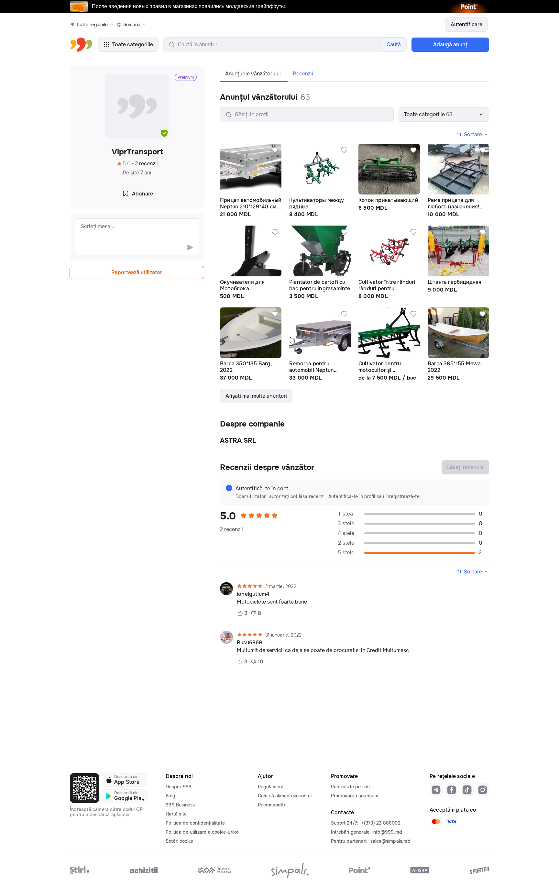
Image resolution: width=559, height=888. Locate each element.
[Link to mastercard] (436, 821)
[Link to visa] (451, 821)
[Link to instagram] (482, 789)
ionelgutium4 (253, 594)
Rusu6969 (249, 642)
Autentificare (466, 24)
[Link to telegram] (436, 789)
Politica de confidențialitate (195, 823)
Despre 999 (179, 786)
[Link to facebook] (451, 789)
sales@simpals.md (390, 841)
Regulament (271, 786)
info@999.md (387, 832)
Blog (170, 795)
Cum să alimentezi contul (285, 795)
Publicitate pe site (350, 786)
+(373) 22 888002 (380, 823)
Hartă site (176, 813)
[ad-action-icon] (275, 150)
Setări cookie (179, 841)
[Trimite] (189, 247)
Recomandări (272, 804)
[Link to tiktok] (467, 789)
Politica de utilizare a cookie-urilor (202, 832)
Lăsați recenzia (465, 467)
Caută (394, 44)
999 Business (180, 804)
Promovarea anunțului (354, 795)
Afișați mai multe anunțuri (256, 396)
